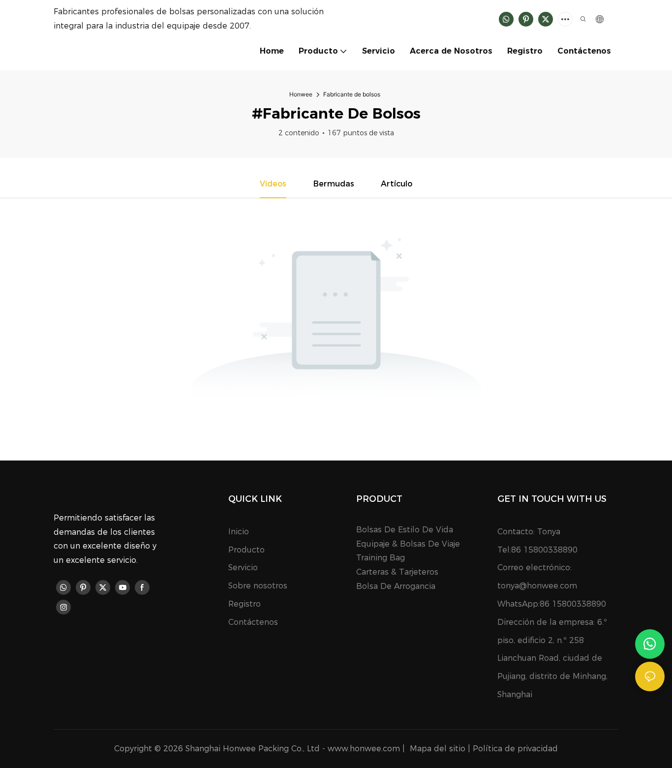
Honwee (300, 94)
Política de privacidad (515, 748)
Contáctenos (253, 622)
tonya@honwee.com (537, 585)
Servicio (243, 567)
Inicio (238, 531)
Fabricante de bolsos (351, 94)
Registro (244, 604)
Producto (246, 549)
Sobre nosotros (257, 585)
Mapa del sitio (437, 748)
